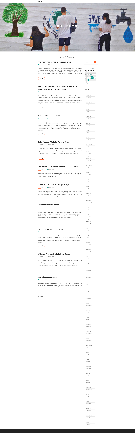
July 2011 (87, 375)
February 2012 (88, 361)
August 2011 (88, 373)
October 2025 (88, 93)
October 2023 (88, 123)
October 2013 (88, 331)
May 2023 (87, 132)
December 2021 (88, 158)
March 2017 (88, 240)
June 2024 (87, 107)
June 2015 (87, 289)
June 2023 (87, 130)
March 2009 (88, 424)
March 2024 (88, 113)
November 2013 (88, 328)
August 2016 (88, 256)
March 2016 (88, 268)
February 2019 (88, 216)
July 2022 (87, 146)
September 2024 (89, 102)
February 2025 (88, 95)
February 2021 (88, 174)
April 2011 (87, 380)
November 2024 (88, 99)
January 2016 (88, 272)
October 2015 (88, 279)
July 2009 (87, 419)
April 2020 (87, 186)
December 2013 (88, 326)
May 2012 (87, 354)
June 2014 (87, 314)
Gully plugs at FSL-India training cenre (53, 142)
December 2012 (88, 338)
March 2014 (88, 321)
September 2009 (89, 415)
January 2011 (88, 384)
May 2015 (87, 291)
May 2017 (87, 235)
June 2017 (87, 233)
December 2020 (88, 177)
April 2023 (87, 135)
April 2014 (87, 319)
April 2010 (87, 398)
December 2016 (88, 247)
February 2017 (88, 242)
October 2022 (88, 142)
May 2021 (87, 170)
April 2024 (87, 111)
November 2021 (88, 160)
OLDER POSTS (42, 296)
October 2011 (88, 368)
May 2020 (87, 184)
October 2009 (88, 412)
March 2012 (88, 359)
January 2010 (88, 405)
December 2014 (88, 303)
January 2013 (88, 335)
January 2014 (88, 324)
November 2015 (88, 277)
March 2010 (88, 401)
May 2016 (87, 263)
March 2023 (88, 137)
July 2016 (87, 258)
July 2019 (87, 207)
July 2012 (87, 349)
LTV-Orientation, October (47, 277)
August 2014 (88, 310)
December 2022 (88, 139)
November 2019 (88, 198)
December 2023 (88, 118)
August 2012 (88, 347)
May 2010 (87, 396)
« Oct (86, 83)
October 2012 (88, 342)
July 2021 (87, 167)
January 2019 (88, 219)
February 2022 (88, 153)
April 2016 (87, 265)
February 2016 (88, 270)
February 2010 (88, 403)
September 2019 (89, 202)
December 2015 (88, 275)
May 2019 (87, 212)
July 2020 (87, 179)
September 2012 (89, 345)
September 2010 (89, 389)
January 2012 (88, 363)
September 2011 (89, 370)
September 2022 (89, 144)
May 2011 (87, 377)
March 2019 (88, 214)
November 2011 (88, 366)
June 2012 (87, 352)
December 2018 (88, 221)
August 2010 (88, 391)
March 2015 (88, 296)
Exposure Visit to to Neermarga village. (53, 185)
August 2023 (88, 125)
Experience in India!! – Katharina (51, 229)
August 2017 (88, 228)
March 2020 (88, 188)
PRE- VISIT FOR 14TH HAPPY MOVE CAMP (54, 62)
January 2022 (88, 156)
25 (88, 80)
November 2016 (88, 249)
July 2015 (87, 286)
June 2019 (87, 209)
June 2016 (87, 261)
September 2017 (89, 226)
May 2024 (87, 109)
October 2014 (88, 307)
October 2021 (88, 163)
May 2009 (87, 422)
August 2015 (88, 284)
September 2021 (89, 165)
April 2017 (87, 237)
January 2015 (88, 300)
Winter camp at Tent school (49, 116)
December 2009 (88, 408)
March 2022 (88, 151)
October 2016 (88, 251)
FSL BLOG (40, 1)
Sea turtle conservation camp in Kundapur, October (58, 167)
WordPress (70, 430)
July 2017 (87, 230)
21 (93, 78)
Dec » (88, 83)
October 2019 (88, 200)
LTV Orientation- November (48, 204)
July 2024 (87, 104)
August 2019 (88, 205)
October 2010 (88, 387)
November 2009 (88, 410)
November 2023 (88, 121)
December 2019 (88, 195)
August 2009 (88, 417)
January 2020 (88, 193)
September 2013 (89, 333)
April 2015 (87, 293)
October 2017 (88, 223)
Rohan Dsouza (51, 64)
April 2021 (87, 172)
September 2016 (89, 254)
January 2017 (88, 244)
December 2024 (88, 97)
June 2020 (87, 181)
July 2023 (87, 128)
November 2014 (88, 305)
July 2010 (87, 394)
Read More (42, 78)
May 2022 (87, 149)
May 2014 (87, 317)
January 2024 (88, 116)
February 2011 (88, 382)
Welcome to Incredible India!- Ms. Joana (54, 254)
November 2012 (88, 340)
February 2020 (88, 191)
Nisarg (77, 430)
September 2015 (89, 282)
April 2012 (87, 356)
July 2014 (87, 312)
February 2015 (88, 298)
